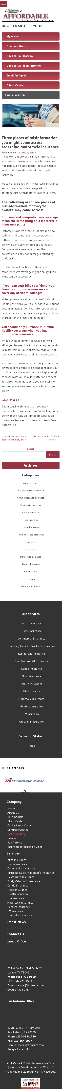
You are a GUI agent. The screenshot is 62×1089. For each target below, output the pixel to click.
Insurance (30, 542)
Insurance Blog (16, 834)
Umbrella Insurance (30, 586)
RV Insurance (30, 571)
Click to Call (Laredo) (20, 56)
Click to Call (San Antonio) (24, 65)
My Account (14, 36)
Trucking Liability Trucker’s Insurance (31, 646)
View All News (14, 928)
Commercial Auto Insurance (30, 497)
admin (33, 152)
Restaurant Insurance (31, 653)
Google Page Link (18, 989)
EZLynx (47, 1067)
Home (11, 808)
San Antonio (14, 842)
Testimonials (15, 817)
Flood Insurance (31, 519)
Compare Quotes (17, 46)
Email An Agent (16, 75)
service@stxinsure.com (30, 985)
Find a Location (15, 95)
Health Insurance (31, 683)
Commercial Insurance (30, 505)
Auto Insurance (30, 482)
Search (30, 448)
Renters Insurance (31, 564)
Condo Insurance (30, 512)
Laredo (11, 838)
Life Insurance (30, 549)
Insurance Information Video (24, 846)
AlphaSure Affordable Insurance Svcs (30, 1063)
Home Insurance (31, 527)
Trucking (30, 578)
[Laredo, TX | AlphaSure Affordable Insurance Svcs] (31, 14)
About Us (13, 812)
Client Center (15, 85)
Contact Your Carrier (20, 825)
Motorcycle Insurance (30, 556)
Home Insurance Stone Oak (30, 534)
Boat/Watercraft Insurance (31, 490)
